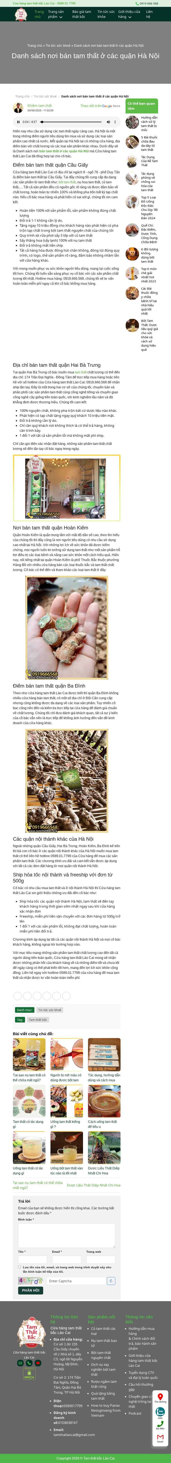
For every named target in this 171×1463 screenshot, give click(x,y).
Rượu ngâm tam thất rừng (104, 1384)
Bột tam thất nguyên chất (101, 1355)
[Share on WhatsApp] (17, 996)
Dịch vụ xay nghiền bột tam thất (103, 1369)
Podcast (135, 1413)
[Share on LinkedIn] (66, 996)
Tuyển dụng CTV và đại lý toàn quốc (143, 1375)
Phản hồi (30, 1290)
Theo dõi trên (91, 105)
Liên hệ (149, 14)
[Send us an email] (20, 1363)
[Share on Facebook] (27, 996)
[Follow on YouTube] (38, 1363)
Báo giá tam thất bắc (81, 14)
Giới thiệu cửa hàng (129, 14)
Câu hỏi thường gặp (141, 1387)
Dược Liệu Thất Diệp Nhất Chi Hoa (94, 1185)
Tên (21, 1251)
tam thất (81, 372)
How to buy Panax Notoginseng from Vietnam (106, 1410)
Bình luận (26, 1219)
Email (57, 1251)
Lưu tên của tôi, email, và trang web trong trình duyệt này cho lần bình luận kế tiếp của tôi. (67, 1270)
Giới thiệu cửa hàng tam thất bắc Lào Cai (143, 1360)
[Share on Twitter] (37, 996)
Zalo (160, 1417)
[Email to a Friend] (47, 996)
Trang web (93, 1251)
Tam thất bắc (38, 1020)
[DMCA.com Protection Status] (29, 1373)
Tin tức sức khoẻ (58, 45)
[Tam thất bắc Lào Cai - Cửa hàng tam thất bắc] (21, 14)
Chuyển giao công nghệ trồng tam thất (143, 1401)
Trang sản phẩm (56, 14)
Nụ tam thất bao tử (104, 1343)
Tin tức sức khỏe (106, 14)
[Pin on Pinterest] (56, 996)
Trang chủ (39, 14)
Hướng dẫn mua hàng (142, 1331)
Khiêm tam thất (40, 105)
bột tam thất (67, 182)
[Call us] (29, 1363)
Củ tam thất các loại (103, 1331)
